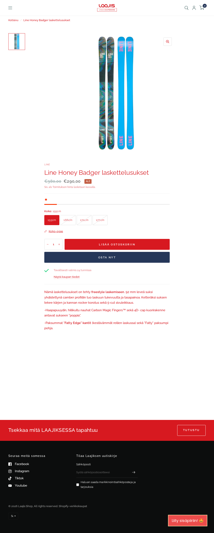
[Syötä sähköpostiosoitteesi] (133, 472)
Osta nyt (107, 257)
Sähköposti (83, 464)
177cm (100, 220)
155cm (52, 220)
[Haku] (186, 8)
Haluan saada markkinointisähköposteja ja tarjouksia (108, 484)
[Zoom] (167, 41)
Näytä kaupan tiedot (67, 276)
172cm (84, 220)
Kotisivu (13, 20)
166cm (68, 220)
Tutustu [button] (191, 430)
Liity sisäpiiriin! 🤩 (188, 520)
